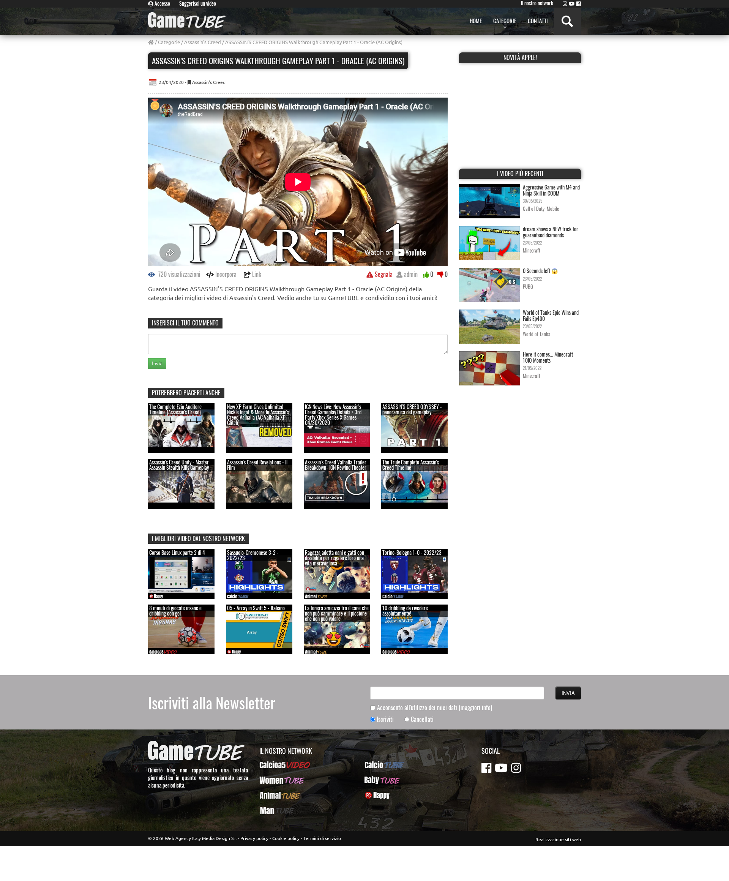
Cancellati (422, 719)
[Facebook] (578, 3)
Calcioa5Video (275, 765)
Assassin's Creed (202, 42)
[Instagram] (565, 3)
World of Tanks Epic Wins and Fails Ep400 (551, 315)
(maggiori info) (475, 707)
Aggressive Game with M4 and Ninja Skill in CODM (551, 190)
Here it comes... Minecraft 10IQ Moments (548, 357)
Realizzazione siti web (558, 839)
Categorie (169, 42)
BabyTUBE (375, 780)
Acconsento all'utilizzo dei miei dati (434, 707)
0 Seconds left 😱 (540, 271)
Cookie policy (286, 838)
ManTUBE (270, 810)
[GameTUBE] (187, 20)
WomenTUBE (273, 780)
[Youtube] (571, 3)
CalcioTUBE (377, 765)
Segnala (383, 274)
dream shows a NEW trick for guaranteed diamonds (550, 231)
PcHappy (374, 795)
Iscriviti (385, 719)
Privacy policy (254, 838)
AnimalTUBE (273, 795)
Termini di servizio (322, 838)
